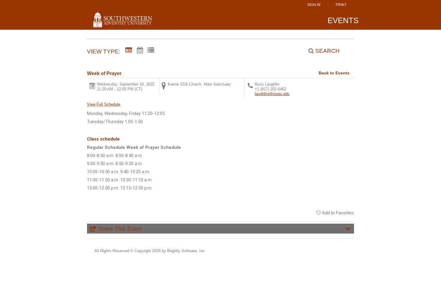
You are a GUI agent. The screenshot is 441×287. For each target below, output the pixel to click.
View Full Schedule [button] (103, 104)
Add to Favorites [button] (338, 212)
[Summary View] (128, 50)
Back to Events (334, 73)
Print (341, 5)
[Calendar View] (140, 50)
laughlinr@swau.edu (272, 94)
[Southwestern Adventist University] (122, 22)
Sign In (313, 5)
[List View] (151, 50)
